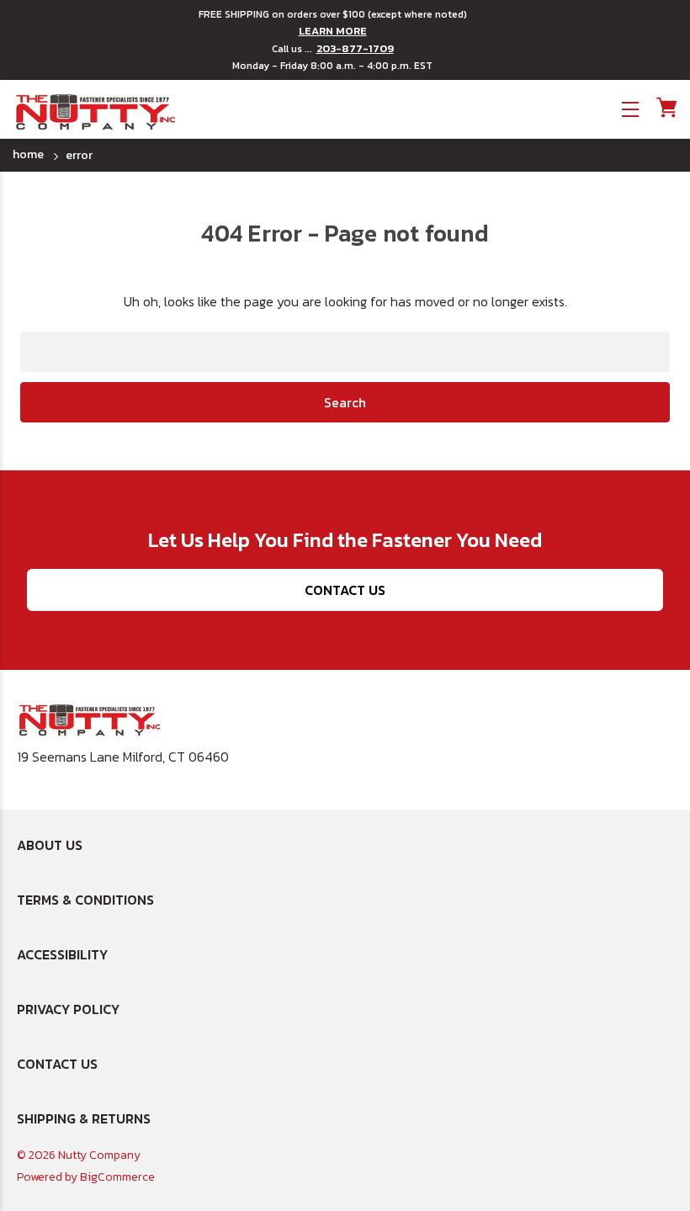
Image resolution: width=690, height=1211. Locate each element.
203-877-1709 (355, 49)
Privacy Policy (68, 1009)
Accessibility (62, 954)
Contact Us (345, 590)
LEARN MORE (333, 31)
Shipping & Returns (84, 1118)
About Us (49, 845)
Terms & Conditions (85, 900)
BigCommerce (117, 1177)
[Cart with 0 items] (665, 107)
